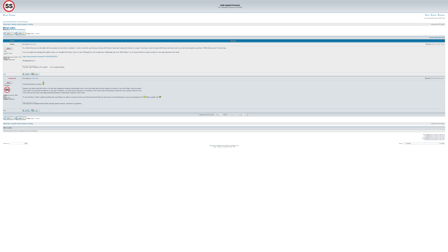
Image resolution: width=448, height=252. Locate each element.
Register (13, 15)
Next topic (441, 37)
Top (4, 74)
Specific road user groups (19, 24)
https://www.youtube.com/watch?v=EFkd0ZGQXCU (40, 56)
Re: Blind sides (34, 78)
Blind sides (9, 28)
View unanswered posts (9, 21)
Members (442, 15)
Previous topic (433, 37)
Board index (7, 24)
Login (6, 15)
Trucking (30, 24)
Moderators (14, 29)
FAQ (428, 15)
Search (434, 15)
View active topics (23, 21)
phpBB (218, 145)
